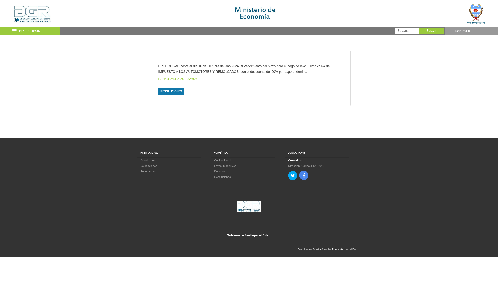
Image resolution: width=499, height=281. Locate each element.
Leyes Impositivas (225, 165)
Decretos (219, 171)
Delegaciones (148, 165)
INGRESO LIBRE (464, 31)
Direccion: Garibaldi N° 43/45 (306, 165)
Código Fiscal (222, 160)
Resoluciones (171, 91)
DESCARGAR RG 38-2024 (177, 79)
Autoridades (147, 160)
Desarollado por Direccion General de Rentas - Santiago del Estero (328, 249)
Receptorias (147, 171)
